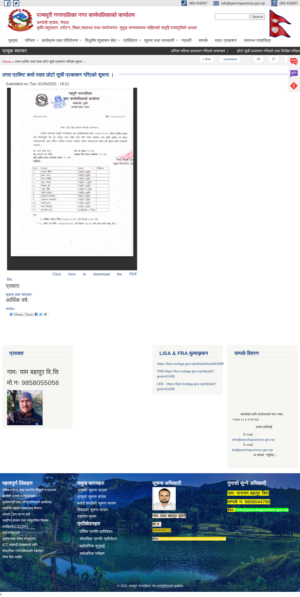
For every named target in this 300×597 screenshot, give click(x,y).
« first (197, 59)
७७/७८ (10, 309)
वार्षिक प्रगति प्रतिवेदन (95, 531)
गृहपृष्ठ (13, 40)
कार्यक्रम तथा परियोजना (60, 40)
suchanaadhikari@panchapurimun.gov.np (192, 539)
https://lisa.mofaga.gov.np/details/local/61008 (190, 364)
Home (6, 61)
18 (279, 59)
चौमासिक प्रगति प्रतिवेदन (98, 539)
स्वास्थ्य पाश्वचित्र (257, 40)
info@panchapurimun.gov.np (253, 439)
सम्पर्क (203, 40)
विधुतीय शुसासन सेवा (100, 40)
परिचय (30, 40)
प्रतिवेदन (130, 40)
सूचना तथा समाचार (19, 295)
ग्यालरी (186, 40)
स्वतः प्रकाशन (226, 40)
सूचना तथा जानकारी (159, 40)
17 (264, 59)
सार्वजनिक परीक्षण (91, 553)
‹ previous (219, 59)
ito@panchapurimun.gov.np (252, 450)
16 (248, 59)
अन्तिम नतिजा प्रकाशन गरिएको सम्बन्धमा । (190, 51)
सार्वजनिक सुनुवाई (92, 546)
